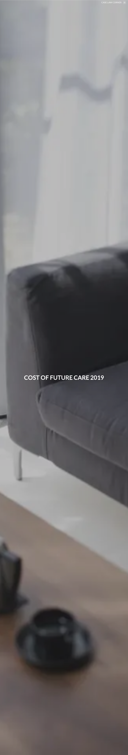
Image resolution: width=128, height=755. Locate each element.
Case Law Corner (111, 2)
